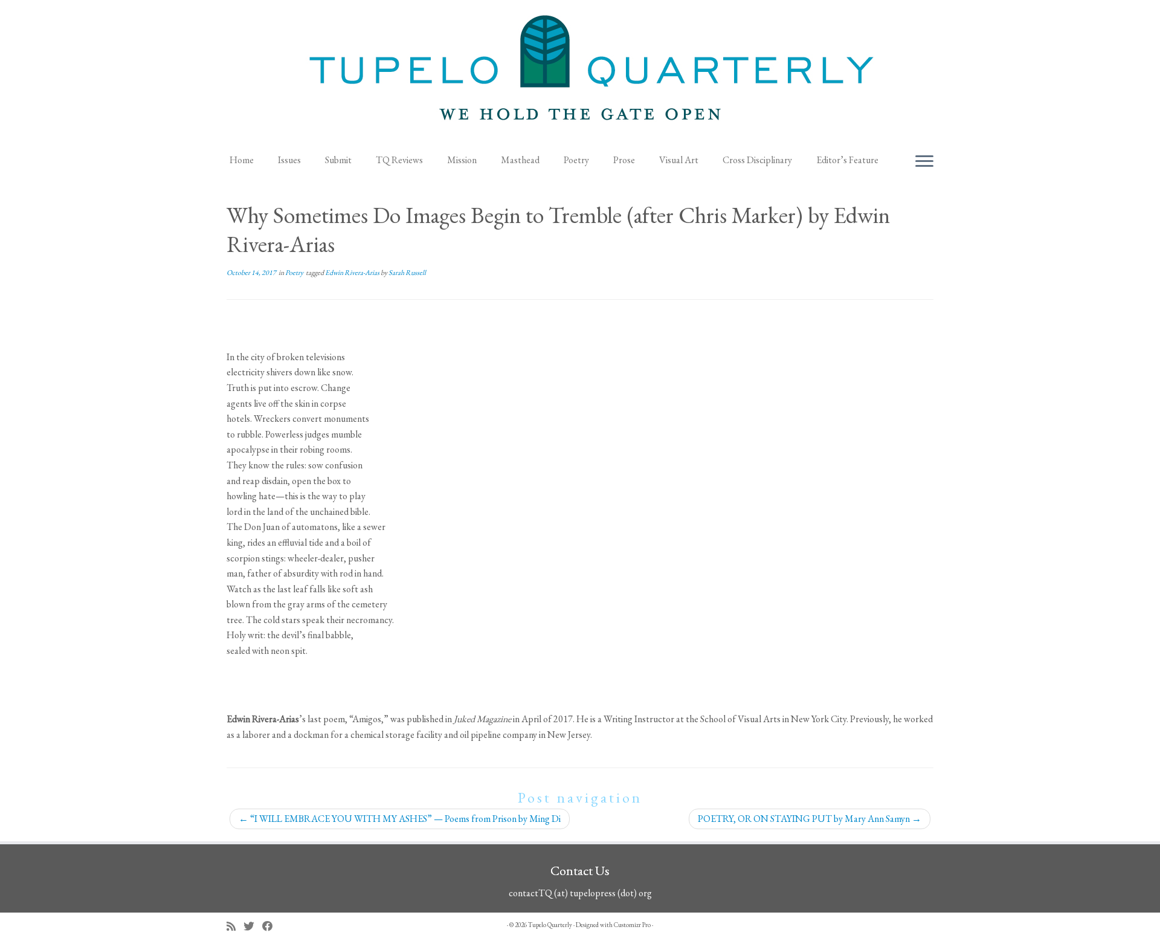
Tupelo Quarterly (550, 924)
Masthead (520, 160)
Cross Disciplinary (757, 160)
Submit (338, 160)
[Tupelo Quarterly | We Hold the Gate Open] (580, 73)
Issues (289, 160)
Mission (462, 160)
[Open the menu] (924, 162)
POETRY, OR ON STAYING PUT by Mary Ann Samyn (809, 818)
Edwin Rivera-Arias (353, 272)
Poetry (576, 160)
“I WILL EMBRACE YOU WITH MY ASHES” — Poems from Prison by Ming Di (400, 818)
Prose (624, 160)
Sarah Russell (407, 272)
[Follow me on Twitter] (252, 926)
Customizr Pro (632, 924)
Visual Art (678, 160)
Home (242, 160)
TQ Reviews (399, 160)
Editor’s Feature (847, 160)
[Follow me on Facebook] (271, 926)
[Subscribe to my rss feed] (235, 926)
